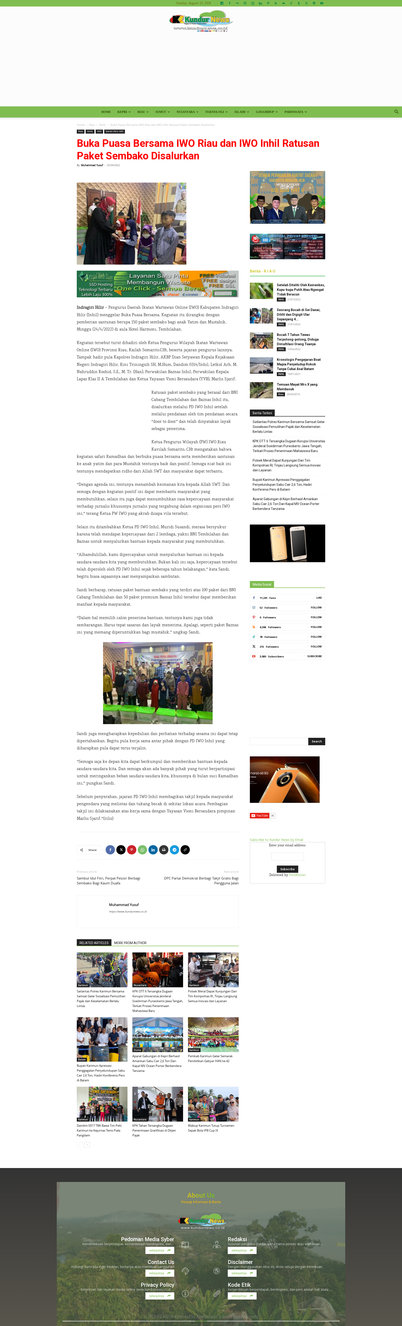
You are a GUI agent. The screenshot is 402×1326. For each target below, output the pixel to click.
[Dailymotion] (221, 3)
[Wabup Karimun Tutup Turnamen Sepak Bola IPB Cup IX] (213, 1104)
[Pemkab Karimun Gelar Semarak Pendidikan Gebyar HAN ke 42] (213, 1034)
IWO (99, 131)
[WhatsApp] (142, 849)
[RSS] (275, 3)
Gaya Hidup (265, 112)
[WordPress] (314, 3)
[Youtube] (321, 3)
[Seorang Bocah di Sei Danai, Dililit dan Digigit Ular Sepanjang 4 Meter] (261, 316)
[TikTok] (291, 3)
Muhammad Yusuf (92, 165)
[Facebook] (229, 3)
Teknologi (214, 112)
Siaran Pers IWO (115, 131)
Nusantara (186, 112)
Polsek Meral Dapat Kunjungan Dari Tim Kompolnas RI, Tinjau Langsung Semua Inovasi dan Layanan (212, 996)
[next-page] (87, 1145)
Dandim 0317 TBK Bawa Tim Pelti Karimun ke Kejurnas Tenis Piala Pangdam (99, 1130)
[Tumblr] (298, 3)
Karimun (83, 985)
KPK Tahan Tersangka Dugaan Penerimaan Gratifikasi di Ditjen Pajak (154, 1130)
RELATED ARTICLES (94, 943)
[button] (396, 112)
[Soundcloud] (283, 3)
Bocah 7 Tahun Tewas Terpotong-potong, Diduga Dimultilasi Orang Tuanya (298, 339)
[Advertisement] (201, 71)
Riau (141, 112)
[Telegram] (174, 849)
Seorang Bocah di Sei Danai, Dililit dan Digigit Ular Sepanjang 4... (298, 314)
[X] (306, 3)
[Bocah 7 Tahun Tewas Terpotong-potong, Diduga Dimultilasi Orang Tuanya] (261, 340)
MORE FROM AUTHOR (130, 943)
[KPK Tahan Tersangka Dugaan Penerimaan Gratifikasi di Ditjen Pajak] (157, 1104)
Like (319, 597)
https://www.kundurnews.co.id (128, 911)
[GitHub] (244, 3)
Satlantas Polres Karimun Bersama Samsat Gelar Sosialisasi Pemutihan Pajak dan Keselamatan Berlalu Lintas (289, 426)
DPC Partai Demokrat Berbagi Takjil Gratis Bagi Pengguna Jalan (201, 880)
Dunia (137, 1050)
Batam (82, 1059)
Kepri (122, 112)
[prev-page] (80, 1145)
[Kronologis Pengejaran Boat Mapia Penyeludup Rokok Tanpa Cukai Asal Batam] (261, 365)
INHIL (102, 125)
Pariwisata (294, 112)
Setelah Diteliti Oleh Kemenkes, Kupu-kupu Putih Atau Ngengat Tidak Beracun (301, 289)
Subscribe (314, 656)
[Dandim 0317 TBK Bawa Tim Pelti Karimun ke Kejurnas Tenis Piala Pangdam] (102, 1104)
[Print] (163, 849)
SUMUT (160, 112)
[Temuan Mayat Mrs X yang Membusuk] (261, 390)
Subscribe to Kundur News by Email (276, 839)
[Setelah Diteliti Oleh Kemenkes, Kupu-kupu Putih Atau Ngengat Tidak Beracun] (261, 291)
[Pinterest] (268, 3)
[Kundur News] (201, 22)
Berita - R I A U (262, 271)
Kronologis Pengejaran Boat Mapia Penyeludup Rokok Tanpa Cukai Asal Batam (299, 364)
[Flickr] (237, 3)
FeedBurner (297, 875)
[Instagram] (252, 3)
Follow (316, 607)
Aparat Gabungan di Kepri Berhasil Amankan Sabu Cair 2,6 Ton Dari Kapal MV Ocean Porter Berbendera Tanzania (286, 504)
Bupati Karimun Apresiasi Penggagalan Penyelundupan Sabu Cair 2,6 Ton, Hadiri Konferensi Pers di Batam (282, 484)
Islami (239, 112)
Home (106, 112)
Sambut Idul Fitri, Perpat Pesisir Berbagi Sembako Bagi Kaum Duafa (108, 880)
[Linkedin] (260, 3)
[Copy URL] (185, 849)
